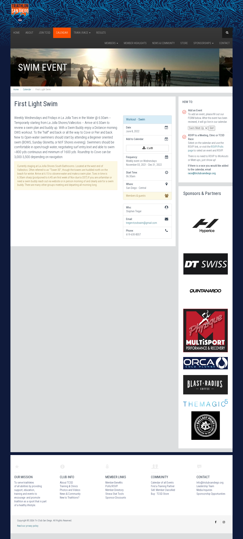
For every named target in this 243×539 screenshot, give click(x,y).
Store (184, 43)
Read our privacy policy (27, 526)
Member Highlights (135, 43)
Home (16, 32)
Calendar (62, 32)
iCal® (149, 148)
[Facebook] (216, 522)
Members (110, 43)
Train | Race (81, 32)
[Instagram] (224, 522)
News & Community (163, 43)
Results (101, 32)
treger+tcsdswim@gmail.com (141, 222)
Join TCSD (44, 32)
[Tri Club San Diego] (19, 13)
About (29, 32)
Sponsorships (202, 43)
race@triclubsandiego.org (202, 173)
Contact (224, 43)
